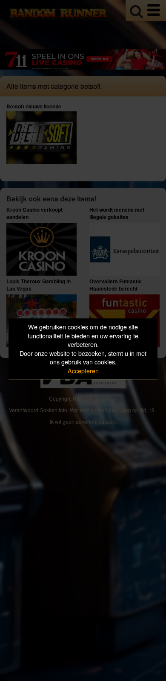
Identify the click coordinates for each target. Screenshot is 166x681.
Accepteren (83, 370)
